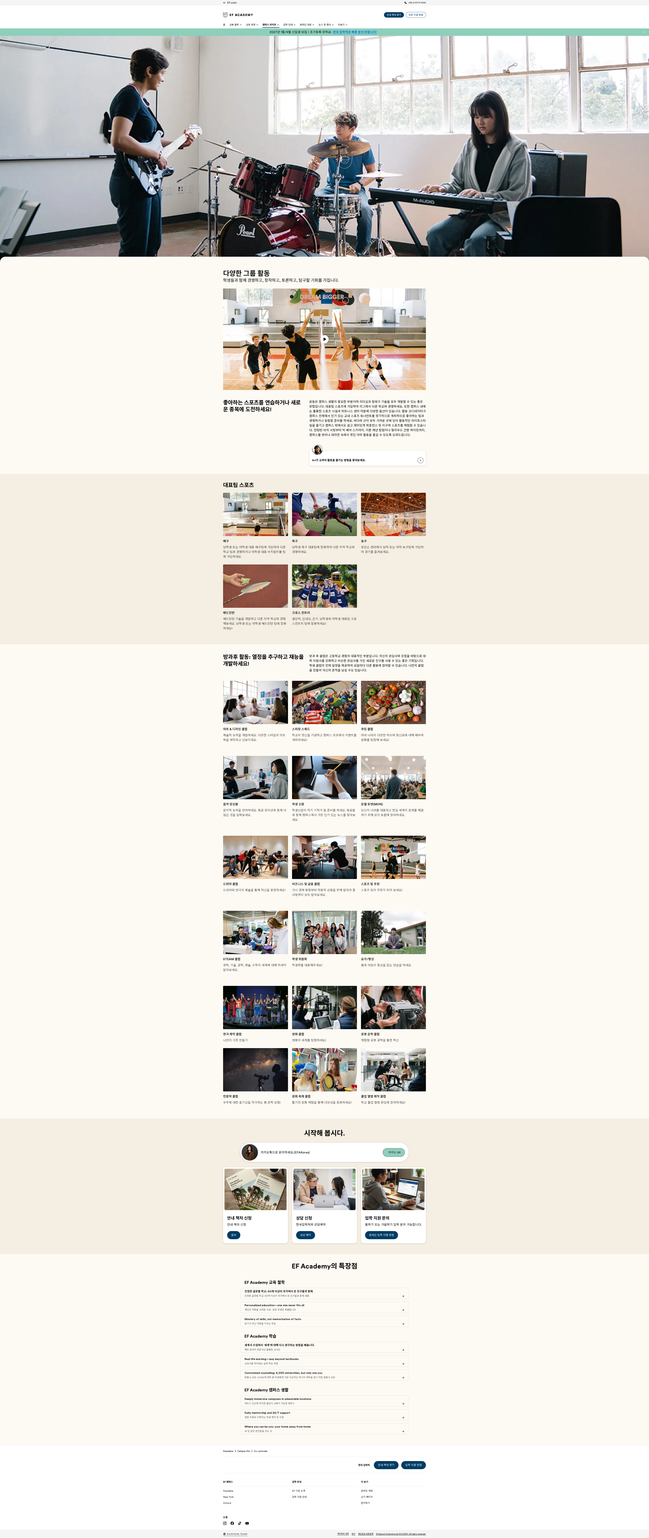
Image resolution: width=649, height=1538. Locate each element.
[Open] (420, 460)
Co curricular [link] (261, 1451)
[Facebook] (232, 1523)
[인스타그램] (224, 1523)
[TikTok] (239, 1523)
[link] (238, 15)
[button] (643, 32)
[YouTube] (247, 1523)
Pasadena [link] (228, 1451)
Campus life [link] (243, 1451)
